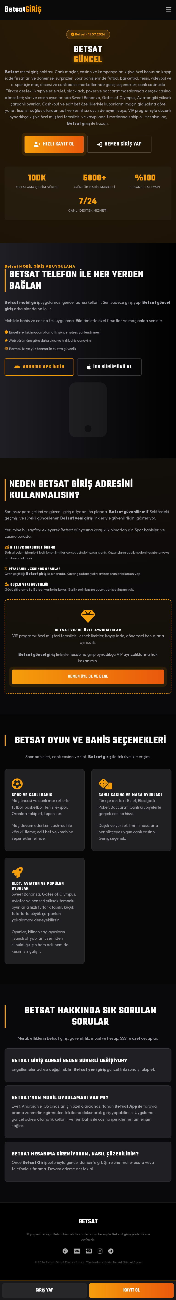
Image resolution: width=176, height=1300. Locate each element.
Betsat (23, 10)
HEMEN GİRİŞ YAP (123, 144)
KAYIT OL (131, 1290)
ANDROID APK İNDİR (43, 367)
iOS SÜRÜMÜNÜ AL (112, 367)
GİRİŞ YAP (45, 1290)
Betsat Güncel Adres (127, 1262)
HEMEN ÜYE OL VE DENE (88, 676)
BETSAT (88, 1222)
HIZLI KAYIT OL (58, 144)
